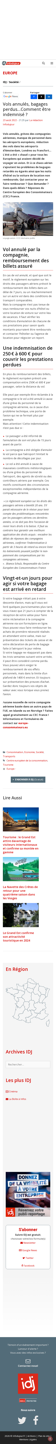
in (49, 96)
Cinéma (13, 1091)
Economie (29, 752)
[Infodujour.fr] (11, 63)
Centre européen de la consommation (27, 760)
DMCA (22, 1401)
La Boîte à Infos (17, 1099)
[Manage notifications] (50, 1438)
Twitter (29, 1258)
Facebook (28, 1265)
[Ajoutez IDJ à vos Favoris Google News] (10, 96)
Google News (29, 1250)
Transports (9, 756)
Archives (31, 1435)
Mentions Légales (28, 1439)
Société (14, 82)
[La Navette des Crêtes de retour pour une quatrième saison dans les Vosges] (21, 869)
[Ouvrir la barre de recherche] (43, 63)
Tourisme (8, 764)
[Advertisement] (28, 29)
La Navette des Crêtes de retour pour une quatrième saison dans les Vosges (20, 892)
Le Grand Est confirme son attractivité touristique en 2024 (18, 936)
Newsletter (29, 1242)
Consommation (15, 752)
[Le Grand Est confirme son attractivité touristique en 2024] (21, 915)
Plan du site (44, 1435)
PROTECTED (31, 1401)
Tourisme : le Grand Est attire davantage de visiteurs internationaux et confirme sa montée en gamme (20, 844)
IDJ (5, 82)
